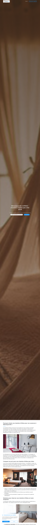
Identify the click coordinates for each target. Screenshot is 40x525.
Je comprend (6, 521)
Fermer (14, 521)
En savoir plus (4, 519)
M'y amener (26, 214)
